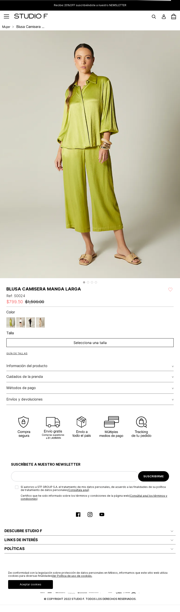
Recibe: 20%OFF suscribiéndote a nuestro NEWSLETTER (90, 5)
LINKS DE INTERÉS (21, 540)
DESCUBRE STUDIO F (23, 531)
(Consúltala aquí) (78, 490)
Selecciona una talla (90, 342)
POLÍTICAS (14, 548)
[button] (84, 282)
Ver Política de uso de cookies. (72, 575)
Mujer (6, 27)
